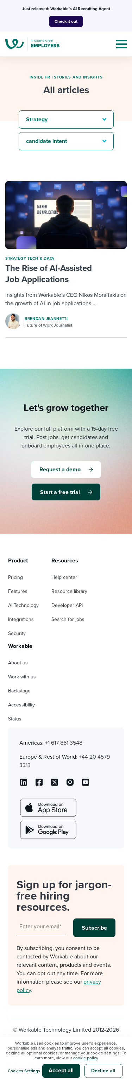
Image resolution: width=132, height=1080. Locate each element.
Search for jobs (67, 619)
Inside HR (40, 77)
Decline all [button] (103, 1071)
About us (18, 663)
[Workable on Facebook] (39, 784)
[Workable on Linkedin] (23, 784)
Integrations (21, 619)
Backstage (19, 691)
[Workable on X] (70, 784)
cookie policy (85, 1057)
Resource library (69, 591)
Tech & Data (41, 258)
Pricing (15, 577)
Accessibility (21, 705)
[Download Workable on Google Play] (47, 830)
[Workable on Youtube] (54, 784)
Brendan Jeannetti (46, 318)
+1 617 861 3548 (63, 742)
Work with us (22, 677)
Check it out (66, 21)
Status (14, 719)
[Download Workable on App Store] (47, 808)
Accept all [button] (61, 1070)
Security (17, 633)
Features (17, 591)
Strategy (15, 258)
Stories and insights (78, 77)
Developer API (67, 605)
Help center (64, 577)
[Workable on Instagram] (85, 784)
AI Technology (23, 605)
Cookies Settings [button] (24, 1070)
